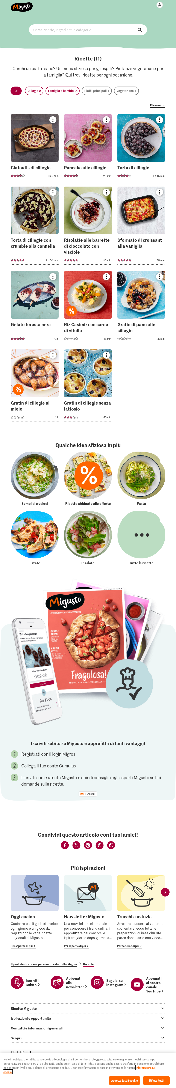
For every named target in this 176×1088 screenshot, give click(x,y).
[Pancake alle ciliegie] (88, 148)
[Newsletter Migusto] (88, 911)
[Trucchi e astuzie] (141, 911)
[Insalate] (88, 538)
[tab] (88, 1008)
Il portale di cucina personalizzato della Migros (44, 964)
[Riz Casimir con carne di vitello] (88, 308)
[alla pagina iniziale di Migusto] (22, 4)
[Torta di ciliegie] (141, 148)
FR (22, 1052)
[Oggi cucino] (35, 911)
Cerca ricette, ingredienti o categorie (88, 29)
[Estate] (35, 538)
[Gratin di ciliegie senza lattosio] (88, 386)
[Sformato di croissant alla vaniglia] (141, 227)
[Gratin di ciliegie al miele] (35, 386)
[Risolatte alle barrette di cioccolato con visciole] (88, 227)
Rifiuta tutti (156, 1080)
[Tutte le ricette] (141, 538)
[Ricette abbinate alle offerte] (88, 479)
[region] (88, 1070)
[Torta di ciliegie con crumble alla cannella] (35, 227)
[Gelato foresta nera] (35, 308)
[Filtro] (16, 91)
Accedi (91, 793)
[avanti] (165, 892)
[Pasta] (141, 479)
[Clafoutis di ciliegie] (35, 148)
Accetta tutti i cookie (124, 1080)
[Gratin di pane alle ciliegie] (141, 308)
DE (13, 1052)
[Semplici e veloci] (35, 479)
